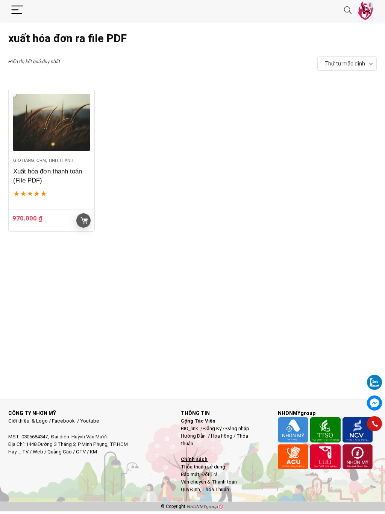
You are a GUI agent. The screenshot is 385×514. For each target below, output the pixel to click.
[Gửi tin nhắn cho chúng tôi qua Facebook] (374, 403)
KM (93, 452)
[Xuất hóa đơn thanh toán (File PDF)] (51, 122)
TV (25, 452)
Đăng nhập (237, 428)
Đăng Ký (213, 428)
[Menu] (17, 10)
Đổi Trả (210, 474)
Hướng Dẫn (194, 436)
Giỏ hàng (83, 220)
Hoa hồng (221, 436)
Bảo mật (190, 474)
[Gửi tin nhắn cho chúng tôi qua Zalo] (374, 378)
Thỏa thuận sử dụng (203, 467)
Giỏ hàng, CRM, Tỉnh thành (43, 160)
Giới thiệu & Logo (28, 421)
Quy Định (190, 489)
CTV (81, 452)
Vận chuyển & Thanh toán (209, 482)
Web (38, 452)
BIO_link (190, 428)
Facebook (63, 421)
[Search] (348, 10)
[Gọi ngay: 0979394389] (374, 423)
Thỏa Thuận (215, 489)
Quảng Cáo (59, 452)
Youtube (89, 421)
